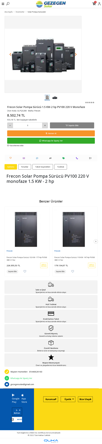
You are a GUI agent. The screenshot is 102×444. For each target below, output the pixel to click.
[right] (96, 241)
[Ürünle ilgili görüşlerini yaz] (37, 158)
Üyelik (68, 399)
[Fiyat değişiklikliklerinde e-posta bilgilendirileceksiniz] (64, 158)
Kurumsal (51, 399)
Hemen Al (52, 133)
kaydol (20, 419)
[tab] (11, 167)
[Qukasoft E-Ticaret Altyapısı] (51, 441)
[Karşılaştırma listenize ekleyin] (51, 158)
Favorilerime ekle (16, 145)
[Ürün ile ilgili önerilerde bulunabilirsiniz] (91, 158)
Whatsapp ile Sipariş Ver (52, 140)
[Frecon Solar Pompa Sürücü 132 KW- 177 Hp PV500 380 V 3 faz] (27, 229)
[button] (10, 54)
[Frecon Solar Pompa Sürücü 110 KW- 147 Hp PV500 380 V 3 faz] (74, 229)
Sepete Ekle (73, 125)
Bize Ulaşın (85, 399)
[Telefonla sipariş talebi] (77, 158)
